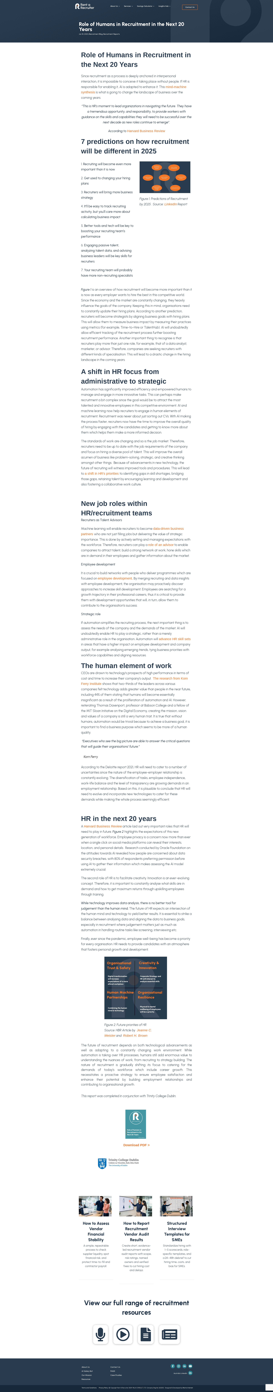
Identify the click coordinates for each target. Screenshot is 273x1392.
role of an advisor (161, 545)
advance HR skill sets (175, 639)
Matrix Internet (188, 1388)
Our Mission (87, 1375)
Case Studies (116, 1375)
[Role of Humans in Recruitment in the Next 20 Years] (100, 1344)
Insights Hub (163, 6)
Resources (86, 1379)
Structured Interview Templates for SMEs (177, 1231)
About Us (114, 6)
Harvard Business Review (146, 131)
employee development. (115, 578)
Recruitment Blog (96, 34)
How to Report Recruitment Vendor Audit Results (136, 1231)
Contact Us (190, 7)
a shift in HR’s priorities (102, 473)
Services (127, 6)
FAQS (112, 1371)
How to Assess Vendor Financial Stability (96, 1231)
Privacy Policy (102, 1388)
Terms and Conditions (89, 1388)
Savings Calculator (144, 6)
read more (96, 1275)
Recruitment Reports (111, 34)
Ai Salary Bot (87, 1371)
